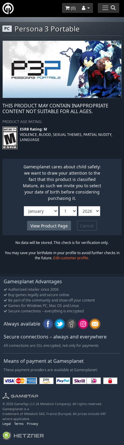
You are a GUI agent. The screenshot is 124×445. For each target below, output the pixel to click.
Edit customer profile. (71, 258)
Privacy (32, 423)
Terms (18, 423)
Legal (6, 423)
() (73, 8)
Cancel (87, 226)
